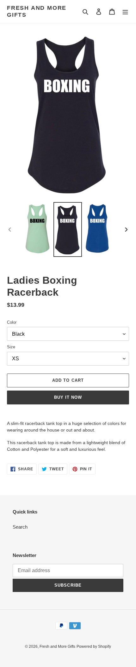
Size (11, 347)
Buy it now (68, 397)
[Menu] (125, 11)
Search (20, 527)
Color (11, 322)
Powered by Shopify (94, 646)
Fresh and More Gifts (36, 11)
